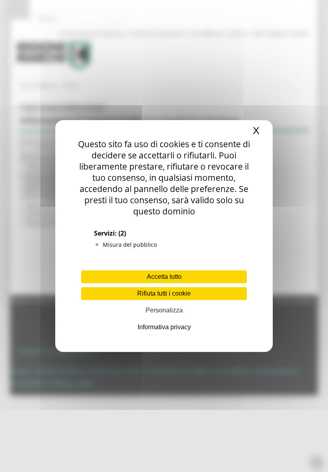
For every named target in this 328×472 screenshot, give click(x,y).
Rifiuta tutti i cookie (164, 293)
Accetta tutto (164, 276)
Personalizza (164, 310)
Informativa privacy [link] (164, 327)
